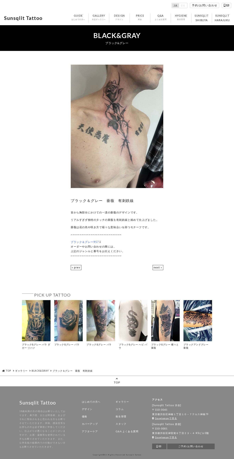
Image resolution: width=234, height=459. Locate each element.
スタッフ (121, 423)
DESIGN (119, 17)
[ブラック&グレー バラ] (68, 323)
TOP (117, 382)
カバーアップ (90, 423)
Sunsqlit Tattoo (23, 18)
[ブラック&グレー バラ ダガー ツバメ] (36, 325)
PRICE (140, 17)
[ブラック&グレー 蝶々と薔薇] (165, 325)
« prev (76, 267)
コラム (120, 409)
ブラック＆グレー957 (85, 241)
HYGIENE (181, 17)
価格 (84, 416)
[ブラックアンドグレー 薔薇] (197, 325)
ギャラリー (122, 401)
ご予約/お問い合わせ (191, 446)
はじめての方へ (91, 401)
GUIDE (78, 17)
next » (158, 267)
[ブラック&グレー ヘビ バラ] (133, 325)
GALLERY (99, 17)
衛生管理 (121, 416)
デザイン (87, 409)
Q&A (161, 17)
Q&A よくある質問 (127, 431)
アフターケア (90, 431)
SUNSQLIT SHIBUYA (202, 18)
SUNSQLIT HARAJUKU (222, 18)
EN (183, 5)
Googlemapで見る (166, 418)
